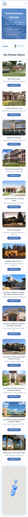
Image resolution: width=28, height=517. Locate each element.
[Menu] (25, 3)
